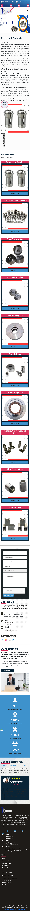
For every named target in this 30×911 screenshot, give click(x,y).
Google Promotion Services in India (15, 909)
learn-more (7, 670)
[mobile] (2, 621)
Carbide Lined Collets (7, 875)
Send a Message (8, 595)
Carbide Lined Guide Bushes (9, 878)
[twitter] (28, 5)
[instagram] (2, 5)
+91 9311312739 (14, 1)
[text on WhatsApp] (1, 730)
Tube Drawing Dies (7, 884)
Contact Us (5, 867)
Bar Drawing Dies (6, 882)
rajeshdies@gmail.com (11, 631)
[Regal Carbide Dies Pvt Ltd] (7, 11)
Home (3, 858)
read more (14, 193)
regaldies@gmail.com (22, 1)
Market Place (5, 865)
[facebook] (11, 5)
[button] (29, 25)
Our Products (5, 861)
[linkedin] (19, 5)
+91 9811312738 (6, 1)
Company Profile (6, 863)
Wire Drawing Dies (7, 880)
